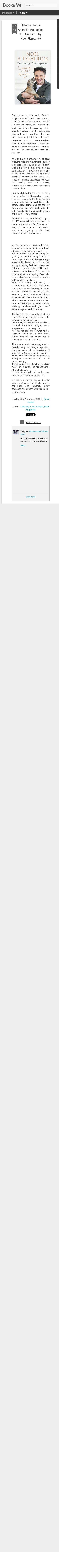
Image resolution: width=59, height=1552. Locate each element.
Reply (22, 445)
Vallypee (24, 431)
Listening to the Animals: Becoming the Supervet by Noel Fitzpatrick (31, 32)
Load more (30, 496)
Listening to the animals (31, 406)
